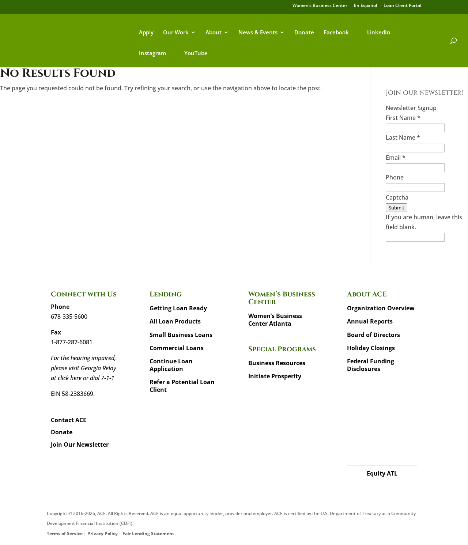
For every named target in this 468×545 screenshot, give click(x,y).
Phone (395, 177)
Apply (146, 33)
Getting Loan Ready (178, 308)
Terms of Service (65, 533)
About (213, 33)
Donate (304, 33)
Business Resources (276, 363)
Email (395, 158)
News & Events (258, 33)
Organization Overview (381, 308)
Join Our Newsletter (80, 444)
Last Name (403, 137)
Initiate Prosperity (274, 376)
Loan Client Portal (402, 5)
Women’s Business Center (319, 5)
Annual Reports (370, 321)
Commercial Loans (177, 348)
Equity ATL (382, 473)
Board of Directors (373, 335)
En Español (365, 5)
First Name (403, 118)
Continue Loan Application (171, 365)
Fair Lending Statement (148, 533)
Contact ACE (68, 420)
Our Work (176, 33)
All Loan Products (175, 321)
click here (70, 378)
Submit (396, 207)
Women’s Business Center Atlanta (275, 320)
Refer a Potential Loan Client (182, 386)
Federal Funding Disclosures (370, 365)
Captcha (397, 197)
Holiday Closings (371, 348)
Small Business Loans (181, 335)
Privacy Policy (102, 533)
